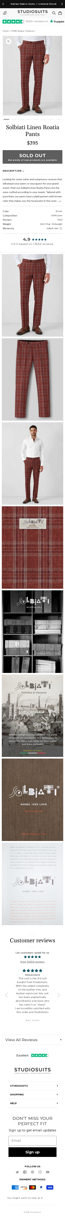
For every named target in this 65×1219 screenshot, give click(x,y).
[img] (32, 956)
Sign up (32, 1152)
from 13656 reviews (32, 961)
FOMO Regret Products (22, 31)
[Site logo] (32, 1071)
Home (6, 31)
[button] (5, 13)
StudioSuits (36, 1212)
